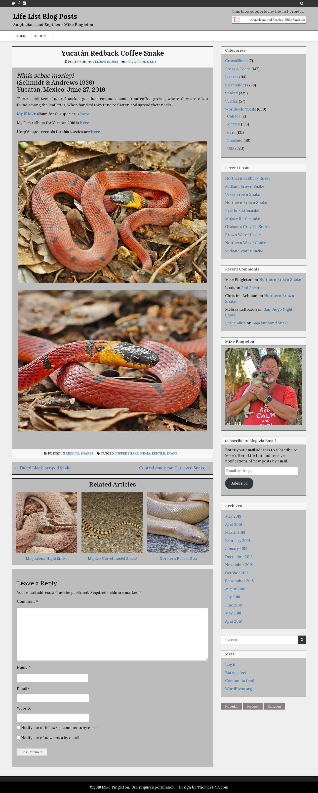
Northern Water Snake (245, 242)
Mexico (72, 453)
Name (24, 667)
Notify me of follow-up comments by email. (60, 727)
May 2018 (233, 613)
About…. (41, 36)
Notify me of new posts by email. (50, 737)
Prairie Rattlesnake (242, 210)
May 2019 (233, 516)
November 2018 (239, 564)
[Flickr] (24, 3)
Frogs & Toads (237, 69)
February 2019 (237, 540)
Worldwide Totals (240, 109)
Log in (231, 664)
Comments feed (239, 680)
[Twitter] (13, 3)
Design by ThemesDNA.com (203, 787)
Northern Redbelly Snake (248, 178)
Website (24, 708)
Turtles (231, 101)
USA (230, 148)
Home (21, 36)
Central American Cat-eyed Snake (174, 468)
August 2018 (235, 589)
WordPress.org (238, 688)
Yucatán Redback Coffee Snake (112, 53)
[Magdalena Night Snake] (46, 552)
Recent (253, 706)
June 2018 (233, 605)
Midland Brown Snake (244, 186)
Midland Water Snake (244, 251)
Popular (231, 706)
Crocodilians (236, 60)
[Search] (302, 3)
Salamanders (236, 85)
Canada (233, 116)
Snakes (86, 453)
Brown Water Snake (243, 234)
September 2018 (239, 580)
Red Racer (250, 287)
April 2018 (233, 621)
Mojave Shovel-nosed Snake (112, 559)
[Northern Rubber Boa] (178, 552)
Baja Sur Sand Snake (270, 323)
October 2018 (236, 572)
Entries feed (236, 672)
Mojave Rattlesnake (242, 218)
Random (274, 706)
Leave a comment (141, 62)
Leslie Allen (235, 323)
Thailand (234, 140)
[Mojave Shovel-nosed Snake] (112, 552)
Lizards (231, 77)
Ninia (145, 453)
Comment (27, 601)
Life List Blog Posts (45, 16)
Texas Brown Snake (242, 194)
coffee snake (127, 453)
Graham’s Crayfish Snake (247, 226)
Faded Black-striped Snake (43, 468)
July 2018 (232, 597)
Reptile (158, 453)
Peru (231, 132)
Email (23, 688)
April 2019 (233, 524)
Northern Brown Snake (246, 202)
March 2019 (235, 532)
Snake (171, 453)
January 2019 (236, 548)
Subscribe (239, 483)
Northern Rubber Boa (178, 559)
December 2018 (238, 556)
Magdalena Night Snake (46, 559)
